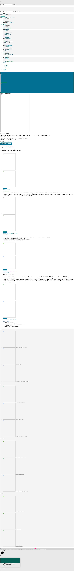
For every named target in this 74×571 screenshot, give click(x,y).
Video (4, 13)
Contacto (5, 57)
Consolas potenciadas (9, 41)
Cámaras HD (7, 147)
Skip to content (3, 24)
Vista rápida (5, 188)
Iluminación (7, 16)
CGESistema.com (43, 549)
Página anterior (3, 73)
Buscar (14, 4)
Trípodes (6, 20)
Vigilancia (11, 147)
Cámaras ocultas (8, 36)
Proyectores (7, 18)
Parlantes (6, 52)
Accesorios (7, 14)
